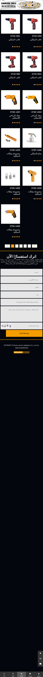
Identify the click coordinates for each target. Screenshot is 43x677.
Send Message (24, 333)
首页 (34, 246)
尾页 (7, 246)
